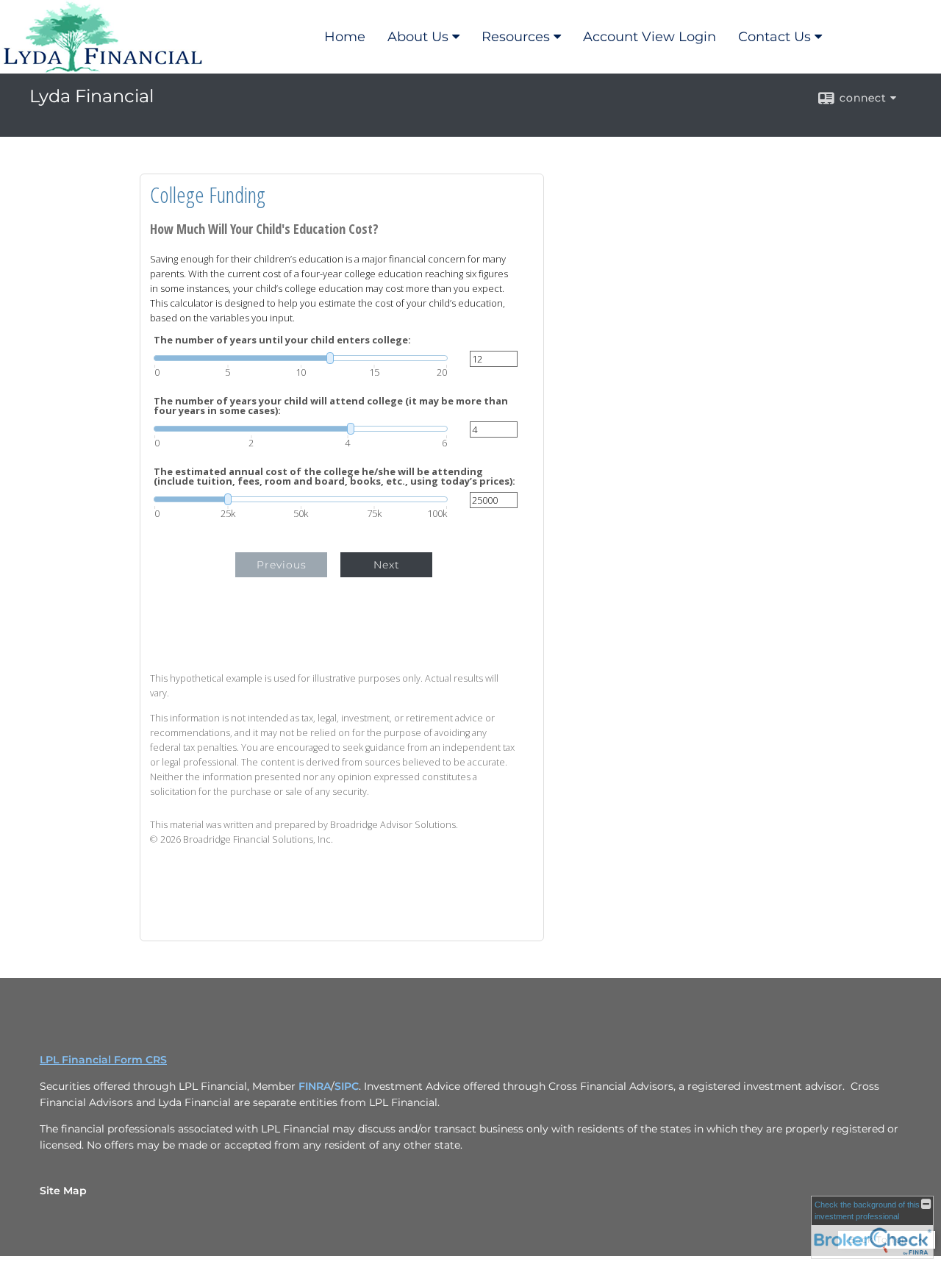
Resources (516, 37)
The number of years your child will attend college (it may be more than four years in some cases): (331, 405)
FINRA (314, 1086)
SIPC (346, 1086)
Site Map (63, 1190)
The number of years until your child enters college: (282, 340)
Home (344, 37)
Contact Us (774, 37)
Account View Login (649, 37)
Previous (282, 564)
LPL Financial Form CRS (103, 1059)
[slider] (301, 358)
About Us (417, 37)
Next (386, 564)
